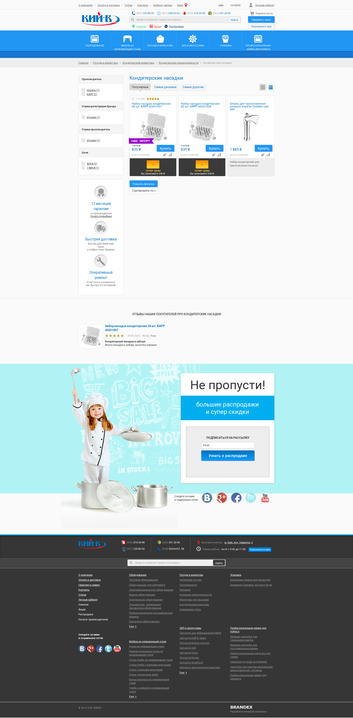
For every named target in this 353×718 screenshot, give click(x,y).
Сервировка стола (190, 609)
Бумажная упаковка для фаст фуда (251, 585)
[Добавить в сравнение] (170, 155)
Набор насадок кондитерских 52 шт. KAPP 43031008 (200, 105)
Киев (180, 5)
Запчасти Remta (189, 657)
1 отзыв (140, 98)
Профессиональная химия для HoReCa (248, 630)
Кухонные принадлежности (196, 594)
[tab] (101, 79)
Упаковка (235, 575)
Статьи (128, 5)
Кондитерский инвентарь (138, 62)
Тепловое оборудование (143, 579)
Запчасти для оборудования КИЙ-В (200, 633)
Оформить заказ (261, 19)
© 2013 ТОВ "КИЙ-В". (90, 708)
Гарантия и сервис (89, 585)
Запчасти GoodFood (191, 662)
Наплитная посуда (190, 579)
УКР (232, 5)
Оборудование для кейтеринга (147, 585)
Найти (234, 19)
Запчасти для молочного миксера (200, 667)
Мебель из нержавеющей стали (147, 641)
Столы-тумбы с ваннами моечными (150, 664)
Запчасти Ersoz (189, 652)
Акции (157, 26)
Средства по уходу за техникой (248, 661)
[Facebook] (236, 498)
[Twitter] (251, 498)
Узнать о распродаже (228, 455)
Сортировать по (143, 190)
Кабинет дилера (162, 5)
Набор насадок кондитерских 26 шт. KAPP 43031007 (151, 105)
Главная (83, 62)
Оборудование (137, 575)
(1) (93, 167)
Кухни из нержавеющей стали (146, 646)
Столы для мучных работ (143, 674)
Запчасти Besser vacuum (194, 643)
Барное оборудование (142, 594)
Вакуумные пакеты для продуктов (250, 579)
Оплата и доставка (108, 5)
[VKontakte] (207, 498)
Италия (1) (93, 117)
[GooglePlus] (222, 498)
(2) (92, 163)
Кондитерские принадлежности (179, 62)
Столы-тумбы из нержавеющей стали (151, 660)
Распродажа (176, 26)
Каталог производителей (93, 619)
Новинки (141, 26)
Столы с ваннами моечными (146, 669)
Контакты (142, 5)
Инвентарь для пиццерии (194, 599)
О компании (85, 5)
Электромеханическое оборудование (151, 589)
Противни (185, 589)
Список (271, 87)
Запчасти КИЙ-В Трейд (193, 638)
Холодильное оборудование (146, 599)
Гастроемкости (188, 585)
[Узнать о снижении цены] (164, 155)
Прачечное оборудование (144, 621)
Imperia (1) (93, 90)
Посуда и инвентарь (105, 62)
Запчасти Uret (188, 648)
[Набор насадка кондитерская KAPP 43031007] (153, 127)
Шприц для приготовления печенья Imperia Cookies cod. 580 (249, 106)
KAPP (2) (92, 94)
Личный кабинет (264, 5)
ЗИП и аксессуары (190, 628)
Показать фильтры (143, 183)
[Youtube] (265, 498)
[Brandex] (252, 707)
